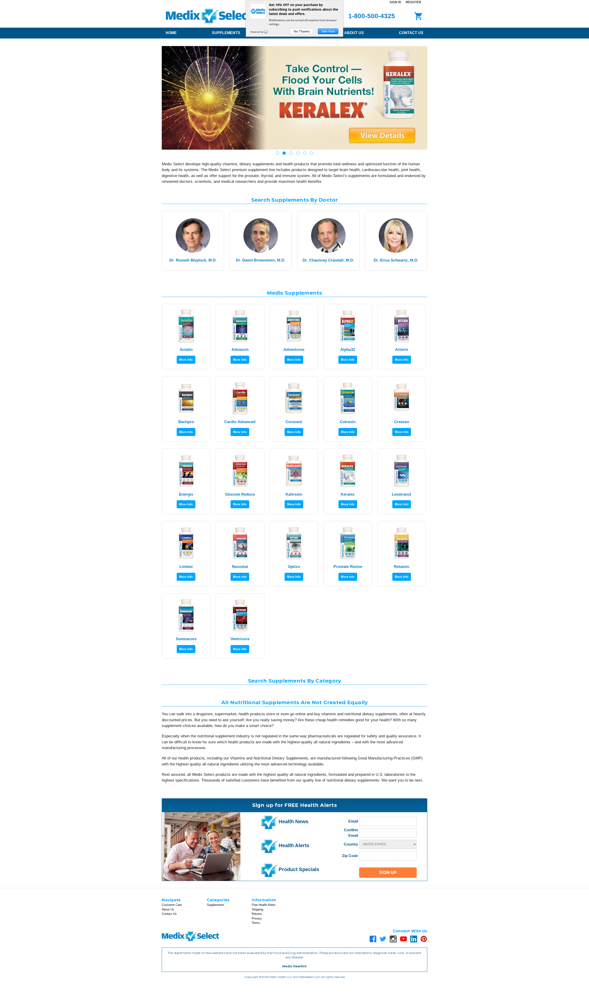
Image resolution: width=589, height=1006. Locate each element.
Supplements (226, 33)
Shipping (257, 909)
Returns (257, 914)
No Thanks (302, 31)
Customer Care (172, 905)
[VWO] (268, 31)
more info (186, 359)
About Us (354, 33)
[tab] (277, 153)
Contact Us (411, 33)
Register (413, 2)
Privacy (257, 918)
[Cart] (417, 16)
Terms (256, 923)
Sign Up (388, 872)
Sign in (395, 2)
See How (328, 31)
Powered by (257, 31)
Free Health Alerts (264, 905)
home (171, 33)
